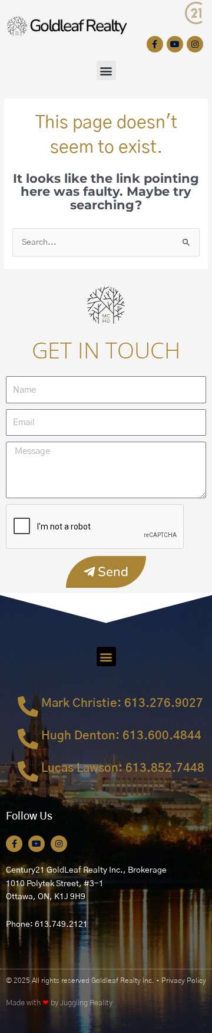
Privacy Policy (183, 980)
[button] (106, 70)
